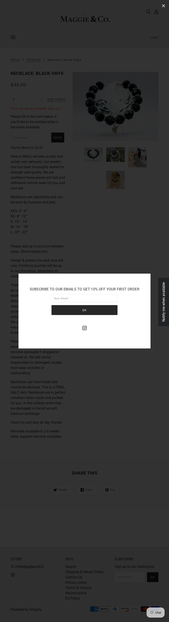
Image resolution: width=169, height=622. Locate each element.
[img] (84, 327)
